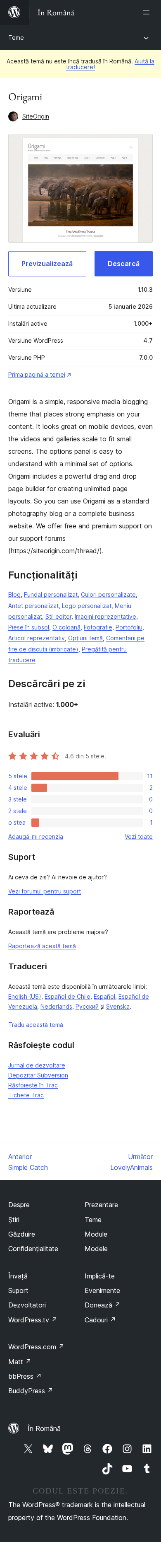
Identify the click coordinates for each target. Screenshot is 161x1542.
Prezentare (101, 1205)
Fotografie (98, 627)
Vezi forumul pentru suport (44, 891)
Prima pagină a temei (36, 374)
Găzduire (21, 1234)
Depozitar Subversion (38, 1075)
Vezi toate (139, 836)
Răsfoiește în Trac (33, 1085)
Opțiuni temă (85, 637)
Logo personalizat (86, 605)
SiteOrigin (35, 116)
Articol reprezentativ (36, 637)
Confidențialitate (33, 1248)
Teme (16, 37)
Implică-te (100, 1276)
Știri (13, 1219)
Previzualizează (47, 263)
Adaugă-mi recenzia (35, 836)
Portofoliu (129, 627)
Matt (19, 1362)
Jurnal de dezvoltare (36, 1065)
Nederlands (56, 1006)
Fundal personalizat (51, 594)
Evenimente (102, 1290)
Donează (103, 1305)
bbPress (25, 1376)
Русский (87, 1006)
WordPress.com (36, 1347)
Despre (19, 1205)
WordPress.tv (32, 1320)
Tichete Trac (26, 1095)
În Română (44, 1428)
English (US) (24, 996)
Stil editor (58, 616)
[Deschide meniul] (148, 12)
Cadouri (100, 1320)
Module (96, 1234)
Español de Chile (67, 996)
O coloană (66, 627)
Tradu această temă (35, 1024)
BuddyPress (30, 1391)
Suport (18, 1290)
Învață (18, 1276)
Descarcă (124, 263)
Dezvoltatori (27, 1305)
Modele (96, 1248)
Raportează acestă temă (42, 945)
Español (104, 996)
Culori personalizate (108, 594)
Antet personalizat (33, 605)
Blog (14, 594)
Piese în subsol (28, 627)
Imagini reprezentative (105, 616)
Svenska (118, 1006)
